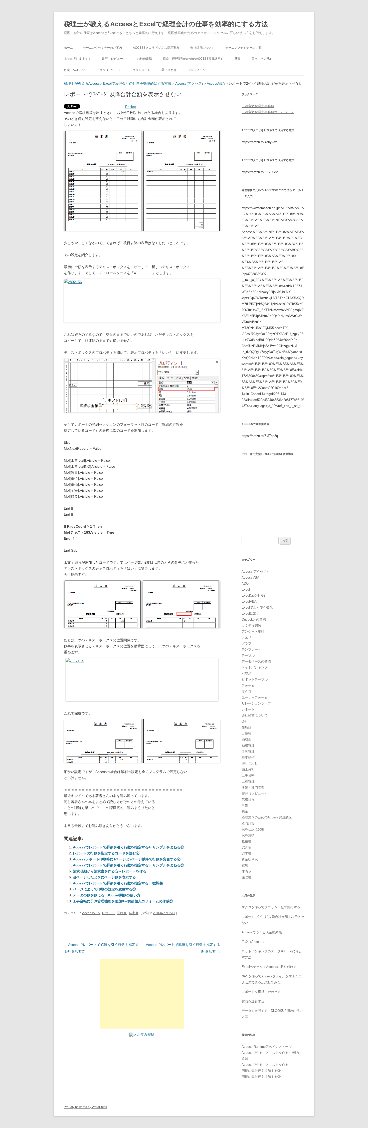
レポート (108, 913)
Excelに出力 (251, 613)
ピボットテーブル (255, 679)
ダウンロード (141, 70)
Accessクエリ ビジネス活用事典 (156, 47)
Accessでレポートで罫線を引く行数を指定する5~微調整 (118, 883)
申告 (245, 805)
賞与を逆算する (253, 1001)
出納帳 (246, 733)
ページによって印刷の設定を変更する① (104, 889)
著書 (238, 58)
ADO (245, 583)
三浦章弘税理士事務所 (258, 106)
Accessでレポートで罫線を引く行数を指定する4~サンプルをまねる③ (128, 847)
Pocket (130, 107)
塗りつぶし (250, 763)
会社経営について (202, 47)
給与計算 (248, 823)
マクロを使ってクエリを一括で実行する (271, 907)
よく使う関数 (251, 625)
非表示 (246, 871)
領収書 (246, 877)
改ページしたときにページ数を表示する (104, 877)
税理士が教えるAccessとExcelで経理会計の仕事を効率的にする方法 (166, 24)
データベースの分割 (256, 661)
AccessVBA (216, 83)
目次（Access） (76, 70)
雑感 (245, 865)
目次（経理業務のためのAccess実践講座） (193, 58)
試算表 (246, 847)
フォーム (248, 685)
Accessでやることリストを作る (265, 1065)
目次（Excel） (110, 70)
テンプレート (251, 649)
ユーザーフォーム (255, 697)
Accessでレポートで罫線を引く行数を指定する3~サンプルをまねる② (128, 865)
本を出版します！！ (77, 58)
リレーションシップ (256, 703)
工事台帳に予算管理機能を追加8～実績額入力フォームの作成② (123, 901)
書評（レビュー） (114, 58)
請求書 (133, 913)
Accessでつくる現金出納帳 (262, 932)
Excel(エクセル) (253, 595)
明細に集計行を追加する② (261, 1077)
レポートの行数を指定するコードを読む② (106, 853)
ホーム (68, 47)
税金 (245, 811)
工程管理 (248, 781)
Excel (246, 589)
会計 (245, 721)
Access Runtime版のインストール (267, 1047)
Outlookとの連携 (254, 619)
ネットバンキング (255, 667)
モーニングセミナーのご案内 (102, 47)
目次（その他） (262, 58)
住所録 (246, 727)
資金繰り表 (250, 859)
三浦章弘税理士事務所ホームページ (268, 112)
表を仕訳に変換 (253, 829)
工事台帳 (248, 775)
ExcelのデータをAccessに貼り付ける (269, 967)
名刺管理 (248, 751)
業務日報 (248, 799)
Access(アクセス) (189, 83)
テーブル (248, 655)
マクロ (246, 691)
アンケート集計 (253, 631)
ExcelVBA (249, 601)
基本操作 (248, 757)
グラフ (246, 643)
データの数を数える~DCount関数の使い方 (106, 895)
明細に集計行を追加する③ (261, 1071)
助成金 (246, 739)
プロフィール (197, 70)
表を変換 (248, 835)
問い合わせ (168, 70)
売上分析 (248, 769)
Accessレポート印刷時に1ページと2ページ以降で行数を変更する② (126, 859)
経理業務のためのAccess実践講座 (267, 817)
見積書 (122, 913)
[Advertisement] (142, 994)
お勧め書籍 (144, 58)
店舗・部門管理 (253, 787)
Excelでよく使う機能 (257, 607)
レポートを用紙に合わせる (261, 992)
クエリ (246, 637)
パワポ (246, 673)
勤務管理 (248, 745)
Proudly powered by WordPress (85, 1107)
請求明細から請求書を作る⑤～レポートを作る (109, 871)
